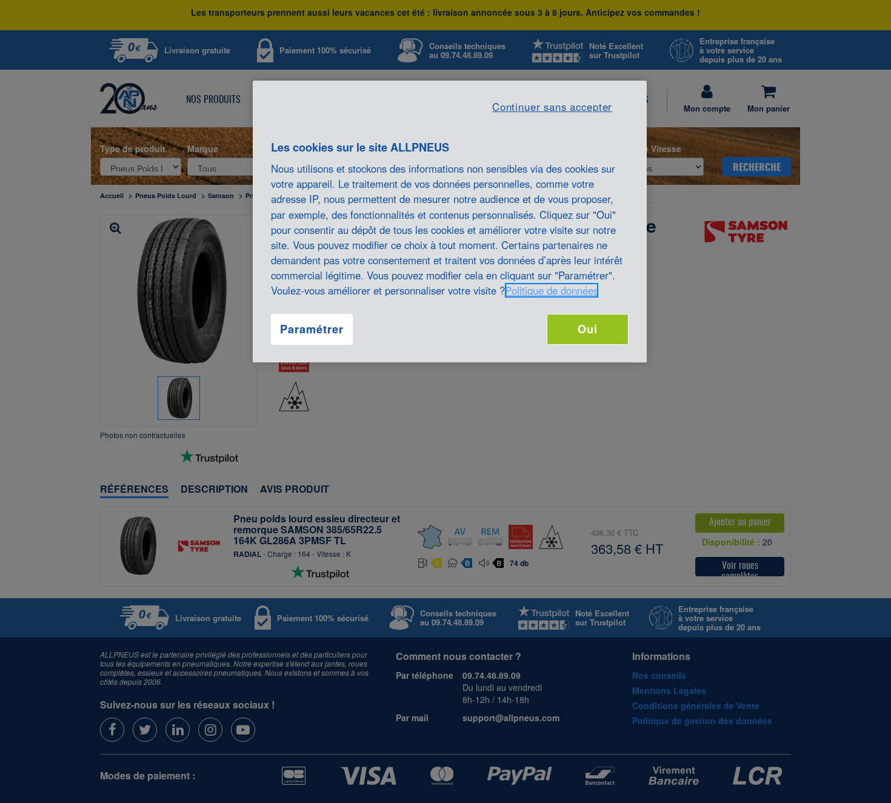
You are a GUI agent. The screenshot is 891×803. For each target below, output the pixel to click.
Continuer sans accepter (552, 106)
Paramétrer (311, 329)
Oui (588, 329)
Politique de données (551, 290)
